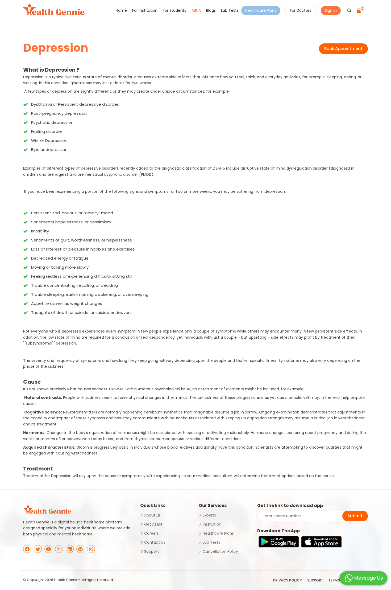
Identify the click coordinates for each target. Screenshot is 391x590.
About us (152, 515)
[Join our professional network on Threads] (91, 549)
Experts (209, 515)
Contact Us (154, 542)
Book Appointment (343, 48)
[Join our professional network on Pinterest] (80, 549)
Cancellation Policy (220, 551)
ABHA (196, 10)
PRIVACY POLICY (287, 580)
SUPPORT (315, 580)
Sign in (331, 10)
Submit (355, 516)
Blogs (211, 10)
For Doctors (300, 10)
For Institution (144, 10)
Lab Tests (230, 10)
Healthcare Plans (260, 10)
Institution (212, 524)
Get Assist (153, 524)
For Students (174, 10)
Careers (151, 533)
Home (121, 10)
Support (151, 551)
